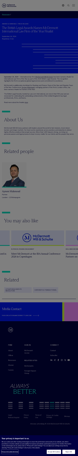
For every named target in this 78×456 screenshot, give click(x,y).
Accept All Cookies (54, 452)
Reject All (69, 452)
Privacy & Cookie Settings (10, 451)
